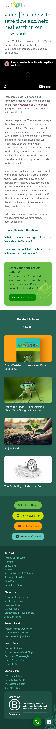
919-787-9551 (12, 688)
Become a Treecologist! (17, 656)
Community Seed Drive (17, 632)
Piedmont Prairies (14, 577)
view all (27, 326)
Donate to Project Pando (18, 636)
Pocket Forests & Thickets (18, 573)
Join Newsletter (30, 515)
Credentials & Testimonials (19, 613)
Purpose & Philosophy (16, 597)
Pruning (8, 569)
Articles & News (13, 648)
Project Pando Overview (18, 628)
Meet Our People (13, 601)
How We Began (13, 605)
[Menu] (48, 5)
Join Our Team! (12, 616)
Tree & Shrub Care (14, 558)
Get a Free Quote (22, 297)
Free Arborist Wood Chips (19, 652)
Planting (9, 561)
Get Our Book (30, 526)
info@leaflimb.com (14, 684)
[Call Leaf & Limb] (37, 721)
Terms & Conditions (15, 660)
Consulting (10, 565)
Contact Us (10, 664)
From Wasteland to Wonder (27, 104)
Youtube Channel (30, 536)
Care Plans (10, 581)
